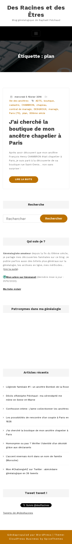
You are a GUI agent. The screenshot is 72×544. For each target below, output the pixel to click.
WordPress (44, 534)
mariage (53, 109)
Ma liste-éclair (12, 289)
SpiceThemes (53, 538)
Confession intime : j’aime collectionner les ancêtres (37, 408)
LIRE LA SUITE (23, 179)
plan (24, 113)
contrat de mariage (20, 109)
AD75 (39, 101)
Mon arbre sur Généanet (21, 277)
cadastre (14, 105)
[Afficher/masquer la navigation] (36, 33)
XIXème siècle (37, 113)
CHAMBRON (28, 105)
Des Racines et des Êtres (36, 11)
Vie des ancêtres (18, 101)
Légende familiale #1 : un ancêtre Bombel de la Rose (37, 386)
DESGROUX (40, 109)
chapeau (41, 105)
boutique (49, 101)
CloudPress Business (24, 538)
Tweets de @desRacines (18, 513)
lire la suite (10, 269)
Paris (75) (14, 113)
